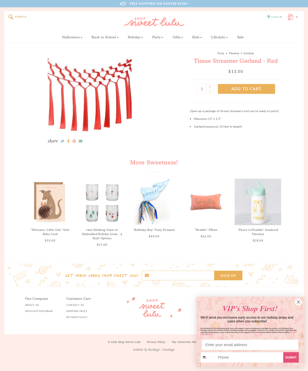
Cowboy (248, 53)
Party (156, 37)
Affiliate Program (39, 311)
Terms (210, 334)
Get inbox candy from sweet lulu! (102, 275)
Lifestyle (218, 37)
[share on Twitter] (62, 141)
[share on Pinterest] (74, 141)
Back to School (104, 37)
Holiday (134, 37)
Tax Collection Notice (186, 342)
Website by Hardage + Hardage (154, 350)
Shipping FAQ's (76, 311)
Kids (195, 37)
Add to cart (246, 89)
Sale (240, 37)
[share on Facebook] (68, 141)
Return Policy (77, 317)
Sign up (228, 275)
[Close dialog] (298, 302)
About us (32, 305)
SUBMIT (291, 357)
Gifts (177, 37)
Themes (234, 53)
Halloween (71, 37)
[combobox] (208, 357)
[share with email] (80, 141)
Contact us (75, 305)
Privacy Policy (156, 342)
